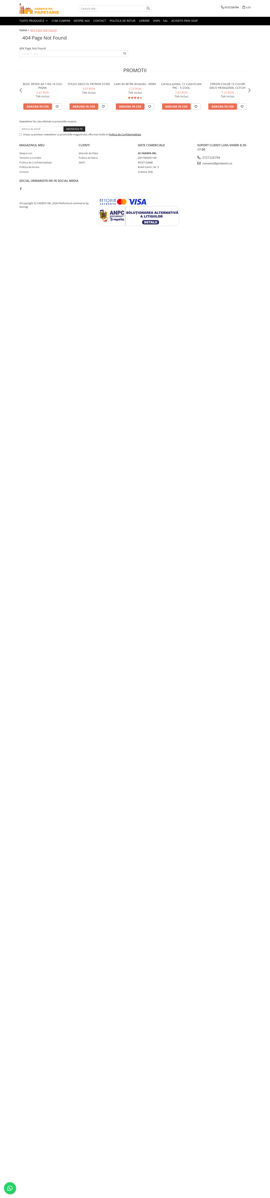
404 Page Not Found (43, 30)
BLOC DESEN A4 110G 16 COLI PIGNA (42, 86)
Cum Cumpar (61, 21)
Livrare (144, 21)
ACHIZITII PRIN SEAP (184, 21)
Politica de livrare (29, 167)
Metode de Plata (88, 153)
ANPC (82, 162)
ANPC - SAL (160, 21)
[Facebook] (20, 188)
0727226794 (211, 158)
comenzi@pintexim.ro (217, 163)
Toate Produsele (32, 21)
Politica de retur (122, 21)
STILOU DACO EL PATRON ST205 (89, 84)
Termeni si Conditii (30, 158)
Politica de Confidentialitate (125, 134)
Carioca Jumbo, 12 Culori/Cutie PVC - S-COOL (181, 86)
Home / (24, 30)
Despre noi (82, 21)
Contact (99, 21)
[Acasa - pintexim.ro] (39, 8)
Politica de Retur (88, 158)
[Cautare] (148, 8)
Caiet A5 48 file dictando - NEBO (135, 84)
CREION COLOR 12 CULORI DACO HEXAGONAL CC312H (227, 86)
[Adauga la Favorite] (57, 106)
